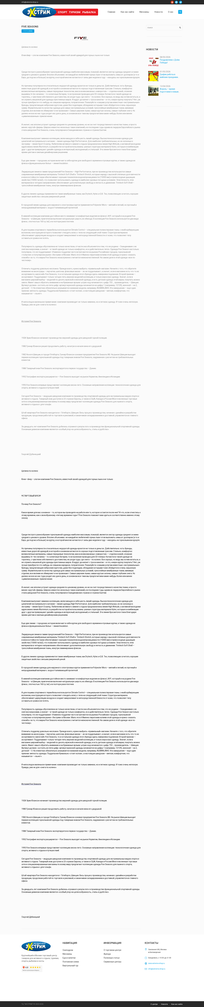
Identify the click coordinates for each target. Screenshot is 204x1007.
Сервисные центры (112, 962)
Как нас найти (176, 1004)
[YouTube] (172, 2)
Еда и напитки (69, 958)
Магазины (67, 954)
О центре (154, 1004)
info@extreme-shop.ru (30, 2)
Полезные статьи (111, 958)
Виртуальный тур (70, 965)
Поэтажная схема (71, 962)
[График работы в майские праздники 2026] (153, 76)
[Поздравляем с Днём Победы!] (153, 61)
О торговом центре (112, 950)
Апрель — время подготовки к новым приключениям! (169, 90)
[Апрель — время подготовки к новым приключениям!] (153, 90)
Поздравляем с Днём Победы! (170, 61)
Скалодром (68, 950)
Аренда (107, 954)
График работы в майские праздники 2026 (169, 76)
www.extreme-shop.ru (156, 963)
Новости (164, 1004)
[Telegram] (180, 2)
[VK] (176, 2)
